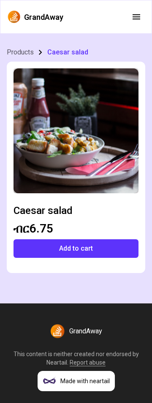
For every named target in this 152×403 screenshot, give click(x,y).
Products (20, 52)
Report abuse (88, 362)
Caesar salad (67, 52)
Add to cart (76, 248)
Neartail (56, 362)
